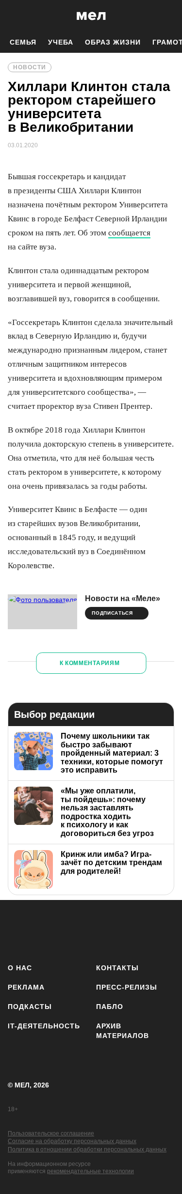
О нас (20, 968)
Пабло (109, 1006)
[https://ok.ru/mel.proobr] (161, 929)
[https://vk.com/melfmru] (75, 929)
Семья (23, 42)
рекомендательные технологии (90, 1171)
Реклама (26, 987)
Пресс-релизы (126, 987)
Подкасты (30, 1006)
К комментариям (90, 663)
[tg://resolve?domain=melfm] (18, 929)
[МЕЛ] (91, 15)
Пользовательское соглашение (51, 1133)
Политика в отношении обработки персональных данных (87, 1149)
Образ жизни (113, 42)
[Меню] (167, 16)
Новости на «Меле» (122, 598)
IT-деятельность (44, 1026)
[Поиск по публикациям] (14, 16)
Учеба (60, 42)
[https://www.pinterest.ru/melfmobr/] (132, 929)
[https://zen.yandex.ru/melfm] (46, 929)
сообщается (129, 232)
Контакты (117, 968)
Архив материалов (122, 1030)
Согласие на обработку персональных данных (72, 1141)
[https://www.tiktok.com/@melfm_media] (104, 929)
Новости (29, 67)
